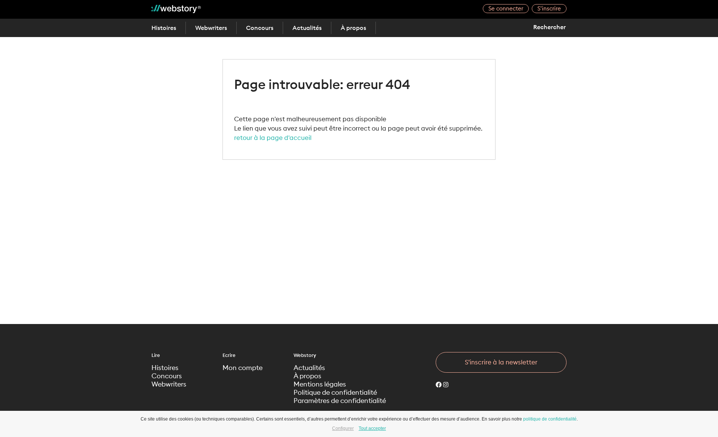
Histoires (163, 27)
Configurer (343, 428)
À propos (353, 27)
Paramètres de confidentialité (340, 401)
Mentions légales (320, 384)
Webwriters (211, 27)
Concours (259, 27)
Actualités (307, 27)
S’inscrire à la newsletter (501, 362)
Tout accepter (372, 428)
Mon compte (243, 368)
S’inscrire (549, 8)
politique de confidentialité (550, 419)
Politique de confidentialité (335, 392)
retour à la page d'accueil (273, 138)
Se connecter (505, 8)
